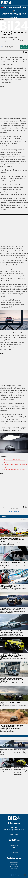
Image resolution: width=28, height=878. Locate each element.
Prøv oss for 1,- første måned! (14, 15)
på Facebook (14, 862)
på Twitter (14, 864)
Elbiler (11, 511)
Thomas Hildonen (14, 852)
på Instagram (14, 866)
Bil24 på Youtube (14, 868)
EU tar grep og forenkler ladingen (15, 469)
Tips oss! (25, 47)
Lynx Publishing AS (12, 875)
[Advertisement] (14, 101)
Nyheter (16, 511)
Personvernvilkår (14, 874)
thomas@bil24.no (14, 845)
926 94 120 (25, 45)
